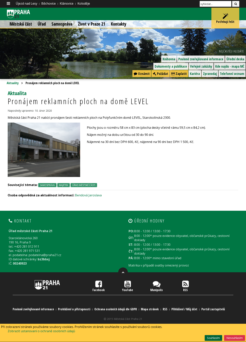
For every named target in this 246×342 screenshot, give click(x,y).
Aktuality (13, 83)
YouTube (127, 290)
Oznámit (143, 73)
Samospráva (62, 24)
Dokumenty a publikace (171, 66)
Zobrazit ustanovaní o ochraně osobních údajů (41, 331)
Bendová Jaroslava (88, 195)
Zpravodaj (210, 73)
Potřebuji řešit (225, 22)
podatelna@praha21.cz (44, 255)
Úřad (42, 24)
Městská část (21, 24)
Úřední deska (235, 59)
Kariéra (195, 73)
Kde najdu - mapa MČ (229, 66)
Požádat (162, 73)
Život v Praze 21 (91, 24)
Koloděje (83, 3)
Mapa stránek (150, 309)
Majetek (63, 185)
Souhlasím (213, 338)
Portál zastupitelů (213, 309)
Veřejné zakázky (201, 66)
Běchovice (48, 3)
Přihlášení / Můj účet (184, 309)
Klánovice (66, 3)
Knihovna (169, 59)
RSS (185, 290)
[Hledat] (235, 4)
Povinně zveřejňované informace (200, 59)
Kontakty (118, 24)
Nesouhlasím (234, 338)
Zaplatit (181, 73)
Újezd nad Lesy (26, 3)
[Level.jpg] (44, 149)
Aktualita (17, 93)
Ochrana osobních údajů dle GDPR (115, 309)
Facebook (98, 290)
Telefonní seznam (232, 73)
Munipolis (156, 290)
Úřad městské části (83, 185)
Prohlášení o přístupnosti (74, 309)
